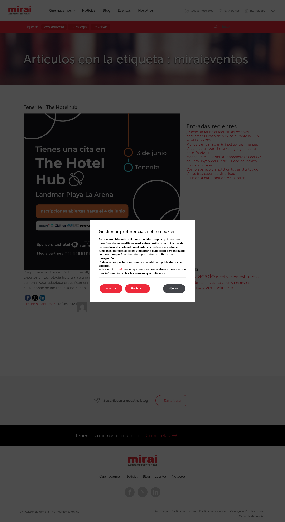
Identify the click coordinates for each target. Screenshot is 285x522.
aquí (119, 270)
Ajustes (174, 288)
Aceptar (111, 288)
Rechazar (137, 288)
